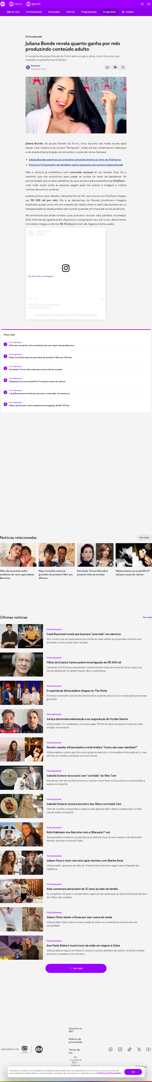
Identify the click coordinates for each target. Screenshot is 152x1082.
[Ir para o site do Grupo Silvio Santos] (16, 1049)
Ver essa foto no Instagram (40, 276)
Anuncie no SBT (75, 1030)
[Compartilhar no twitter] (122, 67)
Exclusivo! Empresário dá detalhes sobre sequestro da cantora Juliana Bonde (76, 164)
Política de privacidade (75, 1040)
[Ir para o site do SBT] (39, 1049)
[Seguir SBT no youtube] (148, 1049)
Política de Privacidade (109, 1073)
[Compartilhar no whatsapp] (107, 67)
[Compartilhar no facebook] (115, 67)
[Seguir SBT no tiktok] (129, 1049)
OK (133, 1071)
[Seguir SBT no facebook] (110, 1049)
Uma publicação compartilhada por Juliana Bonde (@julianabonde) (65, 315)
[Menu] (148, 4)
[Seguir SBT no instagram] (120, 1049)
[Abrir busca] (142, 4)
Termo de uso (74, 1051)
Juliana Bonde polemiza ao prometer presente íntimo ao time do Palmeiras (75, 159)
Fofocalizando (34, 36)
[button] (18, 564)
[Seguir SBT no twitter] (139, 1049)
